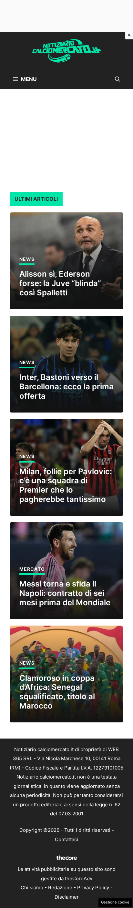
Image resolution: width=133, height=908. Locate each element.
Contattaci (66, 839)
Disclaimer (67, 897)
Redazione (60, 887)
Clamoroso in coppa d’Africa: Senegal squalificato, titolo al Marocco (57, 691)
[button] (117, 79)
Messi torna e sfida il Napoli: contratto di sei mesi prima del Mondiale (64, 593)
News (27, 259)
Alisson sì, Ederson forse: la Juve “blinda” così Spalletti (60, 283)
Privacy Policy (93, 887)
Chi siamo (32, 887)
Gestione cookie (115, 902)
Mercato (32, 569)
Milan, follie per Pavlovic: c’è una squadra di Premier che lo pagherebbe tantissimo (65, 485)
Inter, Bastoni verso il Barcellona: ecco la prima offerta (66, 386)
